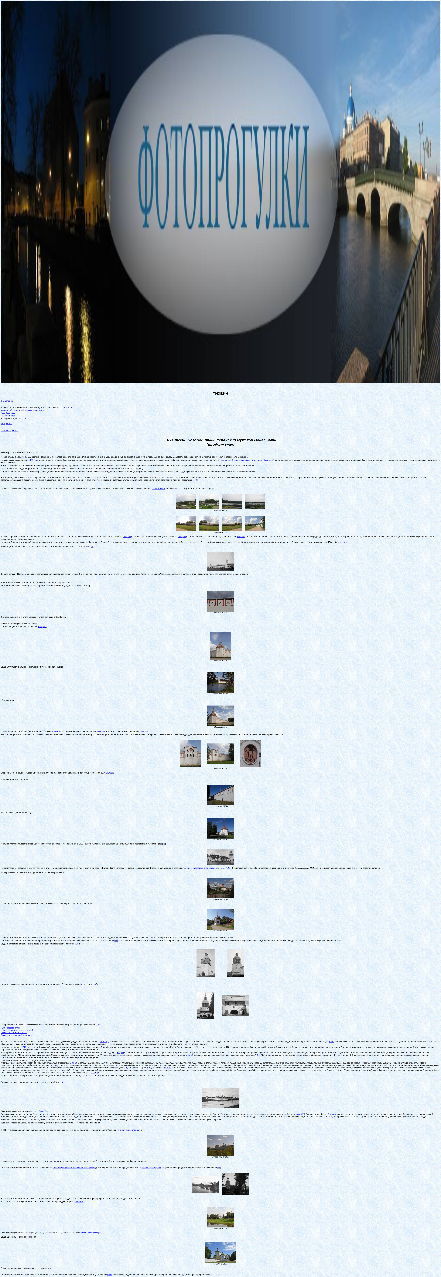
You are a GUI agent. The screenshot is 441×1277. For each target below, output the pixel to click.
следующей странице (45, 1111)
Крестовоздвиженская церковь (202, 868)
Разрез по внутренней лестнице (16, 1035)
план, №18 (225, 868)
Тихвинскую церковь (151, 1168)
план (331, 1041)
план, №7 (241, 537)
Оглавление (7, 401)
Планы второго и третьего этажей (17, 1030)
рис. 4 (189, 1055)
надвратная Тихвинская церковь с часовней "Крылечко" (246, 460)
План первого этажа (10, 1028)
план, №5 (127, 537)
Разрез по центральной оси (14, 1033)
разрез (120, 1052)
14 (39, 452)
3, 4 (52, 1065)
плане (186, 542)
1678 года (33, 460)
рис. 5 (167, 1068)
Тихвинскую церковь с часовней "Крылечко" (74, 1168)
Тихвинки (332, 1114)
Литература (6, 424)
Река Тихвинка (8, 413)
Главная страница (9, 430)
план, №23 (343, 542)
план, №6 (182, 537)
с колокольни (158, 488)
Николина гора (8, 416)
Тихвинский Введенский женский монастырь (22, 410)
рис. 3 (73, 1063)
